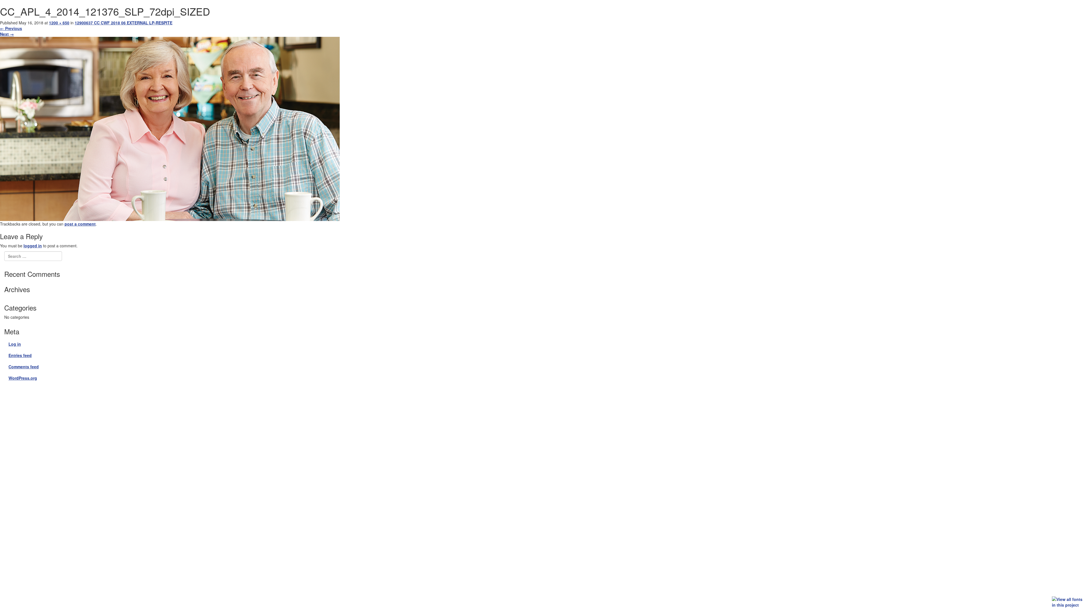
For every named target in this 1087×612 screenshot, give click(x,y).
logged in (32, 245)
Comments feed (23, 366)
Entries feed (20, 355)
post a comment (80, 224)
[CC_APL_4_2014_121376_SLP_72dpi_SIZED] (170, 128)
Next (7, 34)
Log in (14, 344)
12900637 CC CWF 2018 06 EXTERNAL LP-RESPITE (123, 23)
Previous (11, 28)
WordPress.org (22, 378)
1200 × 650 (59, 23)
